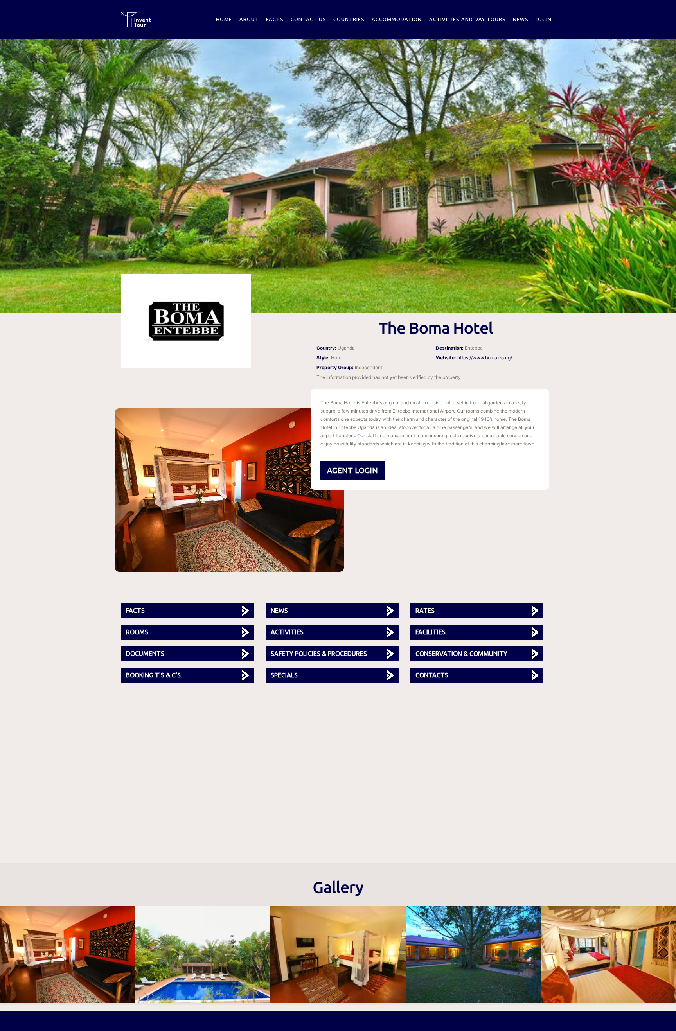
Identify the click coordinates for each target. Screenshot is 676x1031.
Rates (425, 610)
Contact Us (308, 19)
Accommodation (397, 19)
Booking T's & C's (153, 675)
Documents (145, 653)
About (249, 19)
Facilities (430, 632)
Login (544, 19)
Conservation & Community (461, 653)
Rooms (137, 632)
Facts (275, 19)
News (521, 19)
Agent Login (352, 470)
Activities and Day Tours (467, 19)
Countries (349, 19)
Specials (284, 675)
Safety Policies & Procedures (319, 653)
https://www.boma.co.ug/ (484, 358)
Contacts (431, 675)
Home (224, 19)
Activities (287, 632)
